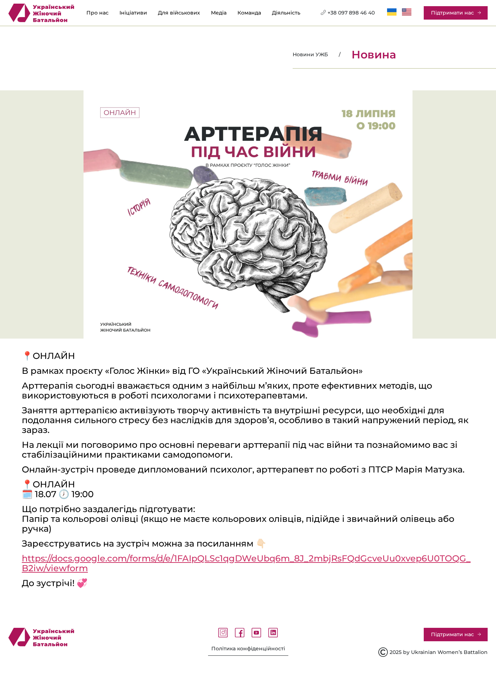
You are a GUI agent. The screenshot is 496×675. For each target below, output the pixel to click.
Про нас (97, 13)
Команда (249, 13)
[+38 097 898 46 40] (323, 12)
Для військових (179, 13)
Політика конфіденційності (248, 648)
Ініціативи (133, 13)
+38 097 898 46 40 (351, 12)
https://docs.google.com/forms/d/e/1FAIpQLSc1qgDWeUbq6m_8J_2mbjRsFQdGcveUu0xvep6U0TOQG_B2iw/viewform (246, 563)
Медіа (219, 13)
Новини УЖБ (310, 54)
